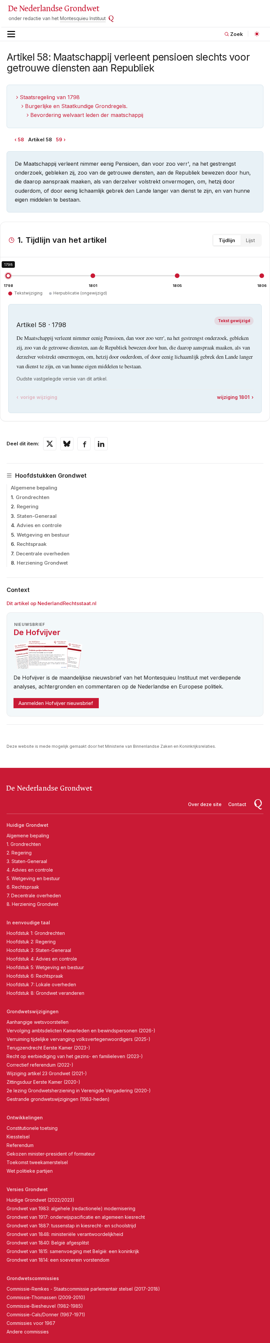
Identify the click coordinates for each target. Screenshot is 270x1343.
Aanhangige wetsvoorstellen (37, 1022)
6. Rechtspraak (23, 887)
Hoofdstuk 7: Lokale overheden (41, 984)
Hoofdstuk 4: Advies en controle (42, 959)
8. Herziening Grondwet (32, 904)
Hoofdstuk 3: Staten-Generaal (39, 950)
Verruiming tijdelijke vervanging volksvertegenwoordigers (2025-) (78, 1039)
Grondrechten (32, 497)
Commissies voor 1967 (31, 1323)
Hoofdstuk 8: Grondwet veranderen (45, 993)
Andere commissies (28, 1331)
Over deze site (205, 804)
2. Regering (19, 852)
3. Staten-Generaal (27, 861)
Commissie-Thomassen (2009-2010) (46, 1297)
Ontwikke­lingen (25, 1117)
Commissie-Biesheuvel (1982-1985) (45, 1306)
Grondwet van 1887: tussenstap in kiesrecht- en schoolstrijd (71, 1225)
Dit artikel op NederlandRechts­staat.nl (51, 603)
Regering (28, 506)
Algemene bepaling (34, 488)
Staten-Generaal (37, 516)
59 (59, 139)
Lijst (250, 240)
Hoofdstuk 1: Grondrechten (36, 933)
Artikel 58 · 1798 (41, 325)
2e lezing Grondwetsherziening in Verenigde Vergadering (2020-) (79, 1090)
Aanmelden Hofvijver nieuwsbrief (55, 703)
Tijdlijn (227, 240)
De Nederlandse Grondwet (53, 8)
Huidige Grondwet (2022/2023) (40, 1200)
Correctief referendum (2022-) (40, 1065)
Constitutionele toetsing (32, 1128)
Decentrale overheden (42, 553)
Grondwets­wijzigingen (33, 1011)
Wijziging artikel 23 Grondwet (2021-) (47, 1073)
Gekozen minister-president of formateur (51, 1154)
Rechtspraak (31, 544)
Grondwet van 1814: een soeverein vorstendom (58, 1260)
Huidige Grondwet (27, 825)
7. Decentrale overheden (34, 895)
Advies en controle (39, 525)
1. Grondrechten (24, 844)
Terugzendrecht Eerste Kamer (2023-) (48, 1047)
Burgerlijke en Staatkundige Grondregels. (76, 106)
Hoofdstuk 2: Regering (31, 941)
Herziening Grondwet (42, 563)
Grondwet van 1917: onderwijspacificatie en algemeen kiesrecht (76, 1217)
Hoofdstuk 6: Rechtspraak (35, 976)
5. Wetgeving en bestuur (33, 878)
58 (21, 139)
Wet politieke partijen (30, 1171)
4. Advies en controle (30, 870)
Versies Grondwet (27, 1189)
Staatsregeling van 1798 (50, 97)
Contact (237, 804)
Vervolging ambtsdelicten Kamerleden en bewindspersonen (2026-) (81, 1030)
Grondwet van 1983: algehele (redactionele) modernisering (71, 1208)
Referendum (20, 1145)
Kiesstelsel (18, 1136)
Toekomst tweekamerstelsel (37, 1162)
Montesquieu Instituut (83, 18)
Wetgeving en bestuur (43, 535)
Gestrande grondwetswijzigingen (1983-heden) (58, 1099)
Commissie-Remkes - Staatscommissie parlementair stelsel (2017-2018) (83, 1289)
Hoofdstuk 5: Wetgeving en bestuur (45, 967)
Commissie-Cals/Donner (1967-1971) (46, 1314)
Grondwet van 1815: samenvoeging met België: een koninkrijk (73, 1251)
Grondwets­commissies (33, 1278)
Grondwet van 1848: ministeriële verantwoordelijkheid (65, 1234)
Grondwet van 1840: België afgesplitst (48, 1242)
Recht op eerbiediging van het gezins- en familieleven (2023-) (75, 1056)
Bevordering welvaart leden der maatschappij (86, 115)
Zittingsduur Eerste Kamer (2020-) (43, 1082)
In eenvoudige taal (28, 922)
